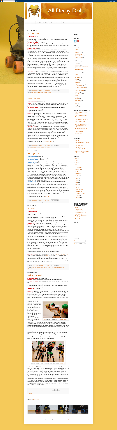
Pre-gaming (64, 391)
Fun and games (47, 147)
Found (76, 207)
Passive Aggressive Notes (80, 212)
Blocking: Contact (40, 147)
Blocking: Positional (43, 92)
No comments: (47, 90)
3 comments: (47, 265)
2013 (76, 162)
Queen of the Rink (49, 141)
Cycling (76, 63)
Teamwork (34, 268)
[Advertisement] (82, 255)
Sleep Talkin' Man (78, 214)
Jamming (77, 74)
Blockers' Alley (33, 33)
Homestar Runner (79, 209)
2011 (76, 166)
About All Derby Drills (42, 22)
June (77, 178)
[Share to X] (56, 90)
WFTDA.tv (77, 140)
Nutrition (76, 76)
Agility (32, 92)
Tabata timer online (79, 135)
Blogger (69, 419)
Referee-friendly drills (79, 90)
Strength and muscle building (81, 97)
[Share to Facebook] (57, 90)
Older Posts (65, 397)
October (78, 171)
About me (75, 22)
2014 (76, 160)
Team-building (45, 202)
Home (27, 22)
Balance (35, 391)
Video (76, 103)
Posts (76, 241)
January (78, 197)
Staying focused (78, 93)
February (78, 195)
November (78, 169)
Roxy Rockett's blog (79, 131)
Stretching (77, 98)
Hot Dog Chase (33, 154)
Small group (77, 92)
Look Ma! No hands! (35, 275)
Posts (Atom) (36, 399)
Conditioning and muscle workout (82, 59)
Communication (55, 267)
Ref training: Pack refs (79, 89)
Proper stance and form (80, 84)
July (77, 176)
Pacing (76, 79)
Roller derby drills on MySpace (81, 119)
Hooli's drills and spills (79, 118)
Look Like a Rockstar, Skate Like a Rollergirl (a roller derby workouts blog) (82, 125)
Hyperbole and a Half (79, 210)
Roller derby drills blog (80, 121)
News (33, 22)
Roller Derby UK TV (79, 145)
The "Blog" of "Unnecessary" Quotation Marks (81, 216)
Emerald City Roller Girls (62, 254)
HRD (45, 319)
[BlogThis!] (54, 90)
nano (61, 419)
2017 (76, 158)
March (77, 184)
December (78, 167)
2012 (76, 164)
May (77, 180)
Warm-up (50, 202)
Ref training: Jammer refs (80, 87)
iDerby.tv (77, 144)
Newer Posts (30, 397)
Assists (76, 49)
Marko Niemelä (64, 319)
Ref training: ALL (78, 85)
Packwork (30, 268)
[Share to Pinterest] (59, 90)
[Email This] (53, 90)
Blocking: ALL (36, 92)
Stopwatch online (78, 133)
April (77, 182)
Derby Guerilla (78, 147)
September (78, 173)
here (47, 255)
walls (76, 105)
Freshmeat (49, 92)
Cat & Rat (47, 196)
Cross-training (78, 61)
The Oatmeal (77, 218)
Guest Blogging (67, 22)
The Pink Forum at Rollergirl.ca (81, 128)
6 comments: (47, 145)
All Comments (78, 243)
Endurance (77, 65)
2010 (76, 200)
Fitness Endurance (79, 69)
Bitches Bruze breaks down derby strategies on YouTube (82, 152)
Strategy (76, 95)
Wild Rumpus (32, 209)
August (77, 175)
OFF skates (40, 202)
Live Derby (77, 123)
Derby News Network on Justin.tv (82, 142)
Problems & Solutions (55, 22)
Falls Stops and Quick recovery (81, 66)
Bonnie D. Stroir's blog (79, 130)
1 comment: (47, 200)
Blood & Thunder (33, 99)
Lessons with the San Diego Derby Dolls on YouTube (81, 149)
